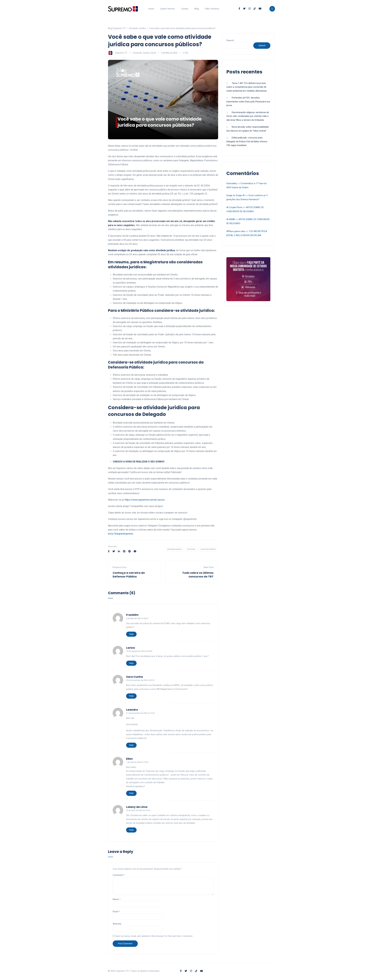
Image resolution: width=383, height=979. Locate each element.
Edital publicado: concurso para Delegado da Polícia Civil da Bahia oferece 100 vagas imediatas (246, 141)
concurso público (208, 549)
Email (116, 911)
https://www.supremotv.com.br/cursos (145, 499)
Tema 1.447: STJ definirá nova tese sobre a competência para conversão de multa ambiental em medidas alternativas (246, 87)
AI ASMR (230, 219)
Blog (196, 8)
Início (151, 8)
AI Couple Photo (234, 207)
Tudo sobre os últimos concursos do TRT (197, 574)
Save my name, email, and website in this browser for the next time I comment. (154, 936)
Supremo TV (121, 53)
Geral (153, 53)
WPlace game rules (235, 231)
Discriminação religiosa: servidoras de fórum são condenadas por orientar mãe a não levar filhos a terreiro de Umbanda (247, 116)
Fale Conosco (212, 8)
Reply (131, 634)
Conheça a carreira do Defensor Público (129, 574)
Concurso (191, 549)
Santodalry (231, 183)
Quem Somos (167, 8)
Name (116, 899)
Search (230, 40)
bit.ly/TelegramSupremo (120, 533)
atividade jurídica (174, 549)
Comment (119, 875)
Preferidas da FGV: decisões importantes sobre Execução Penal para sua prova (248, 101)
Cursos (184, 8)
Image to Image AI (235, 195)
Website (117, 923)
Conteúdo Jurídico (141, 53)
